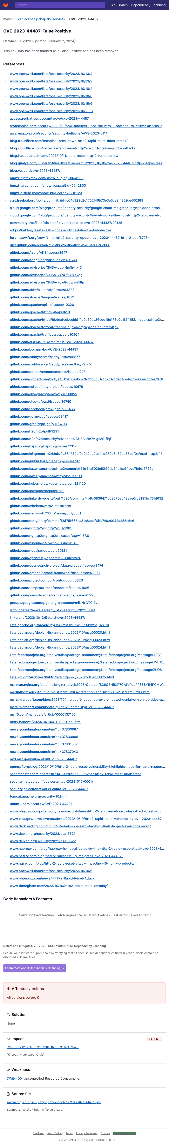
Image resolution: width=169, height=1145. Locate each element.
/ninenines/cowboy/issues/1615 (44, 543)
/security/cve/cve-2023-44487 (49, 118)
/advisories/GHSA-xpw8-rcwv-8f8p (47, 282)
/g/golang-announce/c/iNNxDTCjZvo (55, 603)
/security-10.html (38, 796)
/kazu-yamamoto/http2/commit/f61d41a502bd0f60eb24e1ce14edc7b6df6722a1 (82, 468)
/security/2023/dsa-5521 (42, 833)
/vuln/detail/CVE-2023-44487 (43, 759)
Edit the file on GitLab (48, 1109)
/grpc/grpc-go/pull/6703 (38, 424)
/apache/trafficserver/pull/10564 (44, 334)
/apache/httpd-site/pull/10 (40, 312)
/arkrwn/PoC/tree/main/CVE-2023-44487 (52, 342)
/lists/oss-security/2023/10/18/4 (51, 89)
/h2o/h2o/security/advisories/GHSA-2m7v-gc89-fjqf (60, 439)
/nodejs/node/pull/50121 (38, 550)
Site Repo (38, 1133)
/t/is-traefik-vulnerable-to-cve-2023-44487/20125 (66, 223)
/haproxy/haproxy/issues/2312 (43, 446)
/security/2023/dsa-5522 (43, 841)
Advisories (119, 5)
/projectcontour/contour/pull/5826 (46, 580)
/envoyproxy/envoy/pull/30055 (43, 394)
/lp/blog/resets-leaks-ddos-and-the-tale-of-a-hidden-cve (60, 230)
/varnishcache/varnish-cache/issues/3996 (52, 595)
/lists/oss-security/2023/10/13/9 (51, 81)
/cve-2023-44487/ (35, 170)
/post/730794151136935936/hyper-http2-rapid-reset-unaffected (75, 774)
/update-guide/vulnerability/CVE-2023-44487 (62, 707)
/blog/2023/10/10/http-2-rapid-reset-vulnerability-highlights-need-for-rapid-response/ (88, 766)
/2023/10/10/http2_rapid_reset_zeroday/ (59, 886)
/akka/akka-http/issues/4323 (42, 290)
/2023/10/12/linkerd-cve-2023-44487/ (47, 617)
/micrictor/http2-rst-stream (40, 506)
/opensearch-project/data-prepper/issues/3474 (56, 565)
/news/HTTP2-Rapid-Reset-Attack (52, 878)
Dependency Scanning (148, 5)
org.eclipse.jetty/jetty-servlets (41, 19)
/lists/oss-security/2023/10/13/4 (51, 74)
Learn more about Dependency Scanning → (34, 968)
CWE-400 (14, 1078)
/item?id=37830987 (44, 729)
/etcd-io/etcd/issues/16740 (40, 401)
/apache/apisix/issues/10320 (42, 305)
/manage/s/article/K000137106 (43, 714)
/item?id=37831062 (44, 744)
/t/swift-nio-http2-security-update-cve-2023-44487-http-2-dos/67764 (80, 237)
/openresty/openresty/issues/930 (45, 558)
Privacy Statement (86, 1133)
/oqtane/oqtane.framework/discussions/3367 (55, 573)
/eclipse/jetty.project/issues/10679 (46, 386)
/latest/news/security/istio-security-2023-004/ (52, 610)
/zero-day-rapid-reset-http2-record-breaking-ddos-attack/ (72, 148)
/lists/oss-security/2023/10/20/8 (51, 111)
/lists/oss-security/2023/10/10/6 (51, 871)
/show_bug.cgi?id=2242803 (48, 185)
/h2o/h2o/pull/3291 (34, 431)
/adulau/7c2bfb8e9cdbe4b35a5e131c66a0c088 (60, 245)
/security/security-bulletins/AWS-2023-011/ (58, 133)
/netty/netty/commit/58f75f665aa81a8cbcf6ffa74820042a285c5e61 (73, 521)
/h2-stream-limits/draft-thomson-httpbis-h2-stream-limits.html (80, 692)
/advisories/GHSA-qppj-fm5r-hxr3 (46, 267)
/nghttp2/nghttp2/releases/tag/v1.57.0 (49, 535)
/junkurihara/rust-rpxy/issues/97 (45, 461)
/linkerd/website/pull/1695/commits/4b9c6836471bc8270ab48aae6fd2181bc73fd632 (86, 498)
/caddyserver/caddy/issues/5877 (45, 357)
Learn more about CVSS (28, 1054)
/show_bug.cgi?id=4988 (46, 178)
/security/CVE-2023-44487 (41, 804)
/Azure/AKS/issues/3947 (38, 252)
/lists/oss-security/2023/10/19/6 (51, 103)
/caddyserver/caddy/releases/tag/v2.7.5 (50, 364)
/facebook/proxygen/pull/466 (42, 409)
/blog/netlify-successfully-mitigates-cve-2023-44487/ (66, 856)
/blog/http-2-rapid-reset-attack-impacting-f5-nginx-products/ (72, 863)
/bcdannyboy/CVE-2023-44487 (44, 349)
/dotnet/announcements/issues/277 (47, 372)
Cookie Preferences (124, 1133)
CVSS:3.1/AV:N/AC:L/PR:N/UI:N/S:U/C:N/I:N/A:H (43, 1047)
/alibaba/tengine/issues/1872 (42, 297)
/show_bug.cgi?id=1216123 (46, 193)
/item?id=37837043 (44, 752)
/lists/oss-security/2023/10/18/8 (51, 96)
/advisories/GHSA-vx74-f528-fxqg (46, 275)
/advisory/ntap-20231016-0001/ (51, 781)
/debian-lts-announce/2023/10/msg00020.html (60, 632)
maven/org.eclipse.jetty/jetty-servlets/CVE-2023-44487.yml (54, 1102)
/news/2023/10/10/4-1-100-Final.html (45, 722)
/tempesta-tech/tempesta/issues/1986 (49, 588)
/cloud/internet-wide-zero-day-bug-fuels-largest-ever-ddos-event (80, 826)
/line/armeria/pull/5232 (37, 491)
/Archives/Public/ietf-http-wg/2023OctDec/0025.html (62, 677)
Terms (69, 1133)
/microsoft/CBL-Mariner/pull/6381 (45, 513)
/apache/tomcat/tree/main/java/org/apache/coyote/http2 (64, 327)
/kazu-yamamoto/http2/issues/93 (46, 476)
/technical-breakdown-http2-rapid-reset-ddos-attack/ (69, 141)
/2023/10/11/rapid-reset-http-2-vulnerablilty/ (64, 156)
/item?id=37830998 (44, 737)
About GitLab (54, 1133)
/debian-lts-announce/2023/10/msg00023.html (60, 640)
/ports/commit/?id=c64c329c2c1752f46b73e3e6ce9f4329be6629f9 (76, 200)
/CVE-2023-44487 (49, 789)
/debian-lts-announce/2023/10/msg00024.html (60, 647)
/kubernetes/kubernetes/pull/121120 (48, 483)
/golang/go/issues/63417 (39, 416)
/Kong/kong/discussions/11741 (43, 260)
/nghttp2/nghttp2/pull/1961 (41, 528)
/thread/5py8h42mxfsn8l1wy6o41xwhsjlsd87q (59, 625)
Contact (105, 1133)
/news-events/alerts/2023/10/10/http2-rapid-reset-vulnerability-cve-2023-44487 (86, 819)
